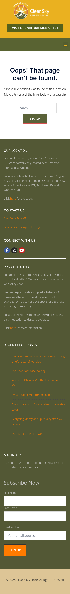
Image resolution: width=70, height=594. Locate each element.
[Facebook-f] (7, 250)
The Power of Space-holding (29, 371)
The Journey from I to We (27, 433)
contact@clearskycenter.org (22, 227)
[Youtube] (22, 250)
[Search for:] (35, 108)
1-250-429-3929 (15, 218)
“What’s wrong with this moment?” (32, 395)
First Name (10, 493)
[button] (65, 44)
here (13, 198)
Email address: (12, 527)
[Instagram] (14, 250)
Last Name (10, 508)
